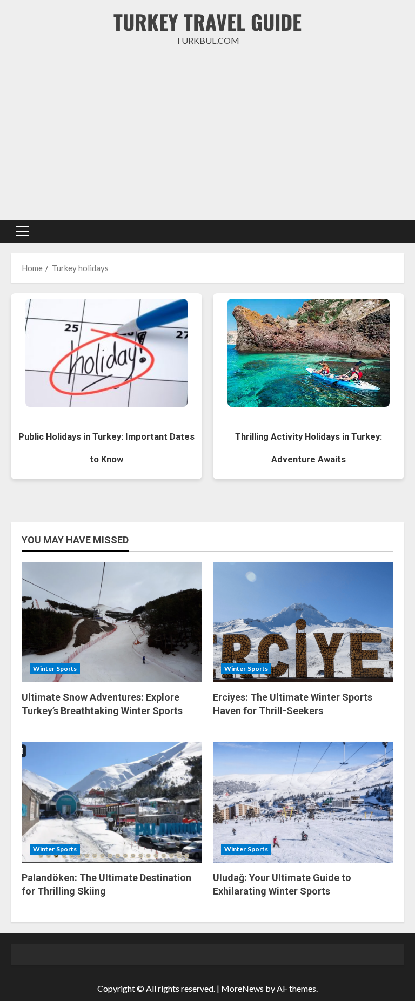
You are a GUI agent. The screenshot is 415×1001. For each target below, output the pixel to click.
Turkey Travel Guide (207, 21)
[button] (22, 231)
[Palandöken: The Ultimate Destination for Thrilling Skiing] (112, 802)
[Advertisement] (207, 133)
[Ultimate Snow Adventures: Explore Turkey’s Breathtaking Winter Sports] (112, 622)
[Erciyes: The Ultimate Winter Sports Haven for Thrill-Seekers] (303, 622)
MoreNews (242, 988)
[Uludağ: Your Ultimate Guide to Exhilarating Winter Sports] (303, 802)
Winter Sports (55, 668)
